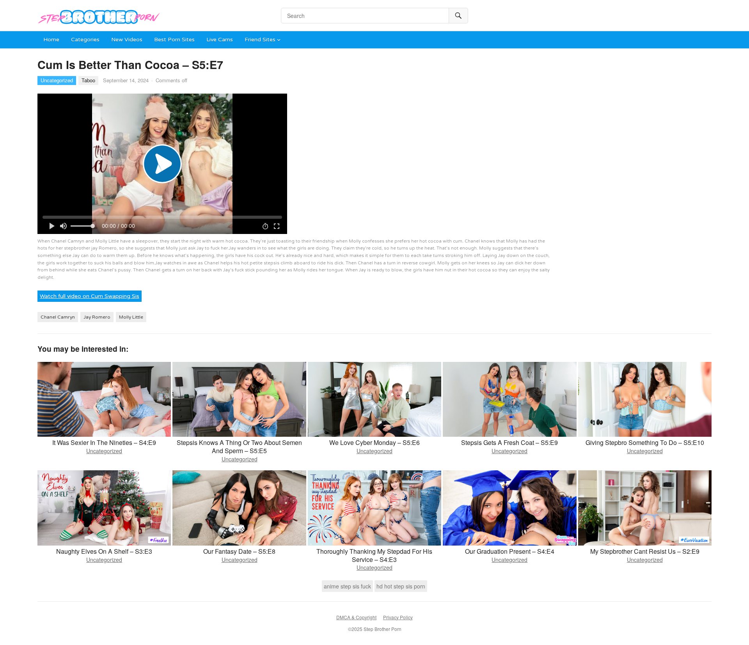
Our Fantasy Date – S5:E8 (239, 551)
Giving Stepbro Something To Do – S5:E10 (645, 442)
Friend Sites (260, 39)
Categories (85, 39)
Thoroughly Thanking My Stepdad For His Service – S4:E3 (374, 555)
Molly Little (131, 317)
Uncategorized (57, 80)
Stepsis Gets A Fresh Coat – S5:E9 (509, 442)
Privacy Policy (398, 617)
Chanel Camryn (58, 317)
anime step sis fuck (347, 586)
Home (51, 39)
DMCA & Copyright (356, 617)
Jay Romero (96, 317)
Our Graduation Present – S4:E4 (509, 551)
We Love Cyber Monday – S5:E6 (374, 442)
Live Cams (219, 39)
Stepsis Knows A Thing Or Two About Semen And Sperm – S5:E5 (239, 446)
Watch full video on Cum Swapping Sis (89, 296)
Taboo (88, 80)
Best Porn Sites (174, 39)
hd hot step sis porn (400, 586)
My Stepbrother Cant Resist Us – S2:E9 (644, 551)
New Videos (126, 39)
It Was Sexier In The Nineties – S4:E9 (104, 442)
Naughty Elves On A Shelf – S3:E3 (104, 551)
